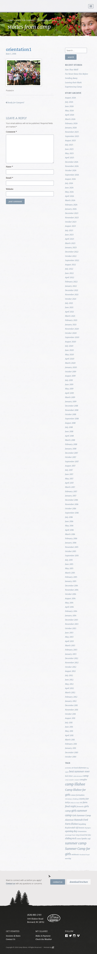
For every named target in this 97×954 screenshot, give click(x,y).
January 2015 (70, 581)
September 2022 (72, 260)
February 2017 (71, 491)
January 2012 (70, 701)
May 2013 (69, 637)
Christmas (68, 799)
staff (89, 839)
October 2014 (70, 594)
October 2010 (70, 757)
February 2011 (71, 744)
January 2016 (70, 543)
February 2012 (71, 697)
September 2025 (72, 136)
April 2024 (69, 196)
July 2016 (69, 517)
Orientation (82, 831)
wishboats (75, 854)
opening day (71, 831)
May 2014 (69, 603)
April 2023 (69, 239)
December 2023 (71, 213)
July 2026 (69, 102)
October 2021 (70, 299)
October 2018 (70, 414)
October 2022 (70, 256)
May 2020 (69, 354)
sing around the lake (83, 835)
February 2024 (71, 205)
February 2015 (71, 577)
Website (9, 189)
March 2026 (70, 119)
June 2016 (69, 521)
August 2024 (70, 179)
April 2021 (69, 312)
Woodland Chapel (84, 854)
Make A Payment (43, 936)
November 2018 (71, 410)
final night (70, 806)
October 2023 (70, 222)
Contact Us (57, 882)
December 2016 (71, 500)
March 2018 (70, 440)
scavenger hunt (70, 835)
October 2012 (70, 667)
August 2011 (70, 718)
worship (68, 858)
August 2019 (70, 376)
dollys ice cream (75, 803)
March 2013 (70, 645)
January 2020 (71, 367)
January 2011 (70, 748)
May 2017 (69, 478)
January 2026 (71, 127)
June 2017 (69, 474)
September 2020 (72, 337)
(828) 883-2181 (34, 914)
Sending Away (71, 78)
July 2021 (69, 303)
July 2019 (69, 380)
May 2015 (69, 568)
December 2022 (71, 252)
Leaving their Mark (73, 82)
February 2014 (71, 611)
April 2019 (69, 393)
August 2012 (70, 671)
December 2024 (71, 162)
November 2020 (72, 329)
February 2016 (71, 538)
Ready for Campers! (25, 20)
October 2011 (70, 714)
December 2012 (71, 658)
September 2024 (72, 175)
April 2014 (69, 607)
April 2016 (69, 530)
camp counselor (69, 780)
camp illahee (75, 784)
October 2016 (70, 508)
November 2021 (71, 294)
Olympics (88, 828)
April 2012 (69, 688)
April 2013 (69, 641)
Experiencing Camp (73, 87)
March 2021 (70, 316)
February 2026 (71, 123)
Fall (81, 803)
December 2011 (71, 705)
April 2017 (69, 483)
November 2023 (72, 217)
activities (68, 768)
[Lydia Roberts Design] (53, 947)
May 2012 (69, 684)
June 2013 (69, 632)
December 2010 (71, 752)
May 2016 (69, 525)
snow (79, 839)
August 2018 (70, 423)
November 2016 (71, 504)
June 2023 (69, 234)
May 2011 (69, 731)
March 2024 (70, 200)
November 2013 (71, 624)
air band (75, 768)
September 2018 (72, 418)
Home (10, 20)
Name (9, 166)
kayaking (82, 824)
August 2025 (70, 140)
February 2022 (71, 281)
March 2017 (70, 487)
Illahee (74, 824)
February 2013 (71, 650)
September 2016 (72, 513)
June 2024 (69, 187)
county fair (84, 798)
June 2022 (69, 273)
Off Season (79, 828)
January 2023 (71, 247)
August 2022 (70, 264)
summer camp (75, 843)
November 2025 (72, 132)
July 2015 (69, 560)
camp (85, 775)
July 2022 (69, 269)
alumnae (82, 767)
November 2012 (71, 662)
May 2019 (69, 388)
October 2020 (71, 333)
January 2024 (71, 209)
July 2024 (69, 183)
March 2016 (70, 534)
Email (9, 178)
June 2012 (69, 679)
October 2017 (70, 457)
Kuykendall (70, 827)
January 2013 (70, 654)
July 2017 (69, 470)
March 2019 (70, 397)
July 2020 (69, 346)
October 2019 (70, 371)
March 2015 (70, 573)
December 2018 (71, 406)
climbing (75, 799)
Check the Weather (43, 939)
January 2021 (70, 324)
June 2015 (69, 564)
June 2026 (69, 106)
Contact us (10, 883)
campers (76, 780)
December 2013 (71, 620)
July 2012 (69, 675)
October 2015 (70, 551)
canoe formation (77, 795)
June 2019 (69, 384)
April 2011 (69, 735)
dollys (67, 802)
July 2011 (69, 722)
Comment (11, 132)
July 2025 (69, 145)
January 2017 (70, 496)
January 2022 (71, 286)
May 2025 (69, 153)
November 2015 (71, 547)
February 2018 (71, 444)
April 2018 (69, 436)
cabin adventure (77, 776)
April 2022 (69, 277)
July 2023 (69, 230)
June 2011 (69, 727)
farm (85, 802)
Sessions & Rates (13, 936)
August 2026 (70, 98)
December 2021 (71, 290)
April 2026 (69, 115)
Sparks (84, 838)
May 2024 (69, 192)
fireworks (80, 807)
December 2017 (71, 453)
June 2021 (69, 307)
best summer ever (79, 771)
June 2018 (69, 431)
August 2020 (70, 341)
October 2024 (70, 170)
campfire (83, 779)
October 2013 (70, 628)
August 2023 (70, 226)
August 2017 (70, 466)
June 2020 (69, 350)
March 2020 (70, 363)
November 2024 (72, 166)
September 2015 (72, 555)
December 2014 (71, 585)
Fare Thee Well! (71, 69)
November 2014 (71, 590)
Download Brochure (79, 882)
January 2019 (70, 401)
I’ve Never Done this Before (76, 74)
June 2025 (69, 149)
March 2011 (70, 739)
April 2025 (69, 157)
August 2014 (70, 598)
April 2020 (69, 359)
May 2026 (69, 110)
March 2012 (70, 692)
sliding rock (70, 838)
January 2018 (70, 448)
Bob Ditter (69, 776)
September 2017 (72, 461)
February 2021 (71, 320)
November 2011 (71, 710)
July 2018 (69, 427)
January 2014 (70, 615)
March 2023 (70, 243)
